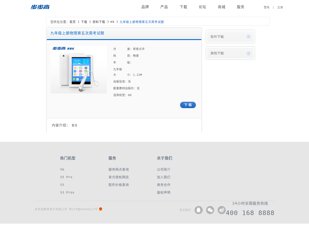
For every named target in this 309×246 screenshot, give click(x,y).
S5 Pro (66, 177)
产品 (164, 7)
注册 (280, 7)
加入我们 (164, 177)
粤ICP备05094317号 (83, 209)
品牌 (145, 7)
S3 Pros (67, 192)
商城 (222, 7)
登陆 (267, 7)
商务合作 (164, 185)
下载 (183, 7)
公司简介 (164, 169)
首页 (72, 22)
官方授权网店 (119, 177)
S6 (62, 169)
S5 (62, 185)
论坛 (202, 7)
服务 (241, 7)
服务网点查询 (119, 169)
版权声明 (164, 192)
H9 (112, 22)
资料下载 (99, 22)
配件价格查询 (119, 185)
